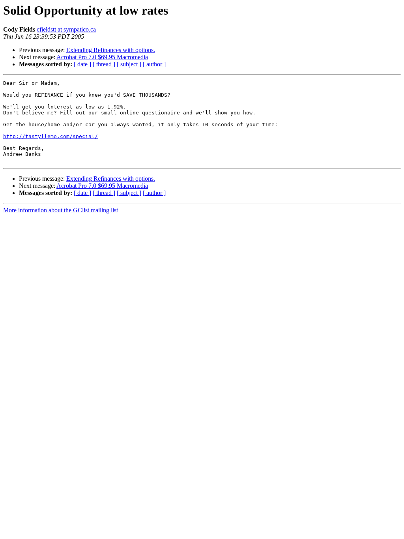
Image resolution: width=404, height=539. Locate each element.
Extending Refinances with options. (110, 50)
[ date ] (82, 64)
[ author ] (154, 64)
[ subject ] (129, 64)
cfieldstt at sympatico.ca (66, 29)
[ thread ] (104, 64)
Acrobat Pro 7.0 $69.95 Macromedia (102, 57)
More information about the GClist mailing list (60, 210)
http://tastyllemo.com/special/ (50, 136)
